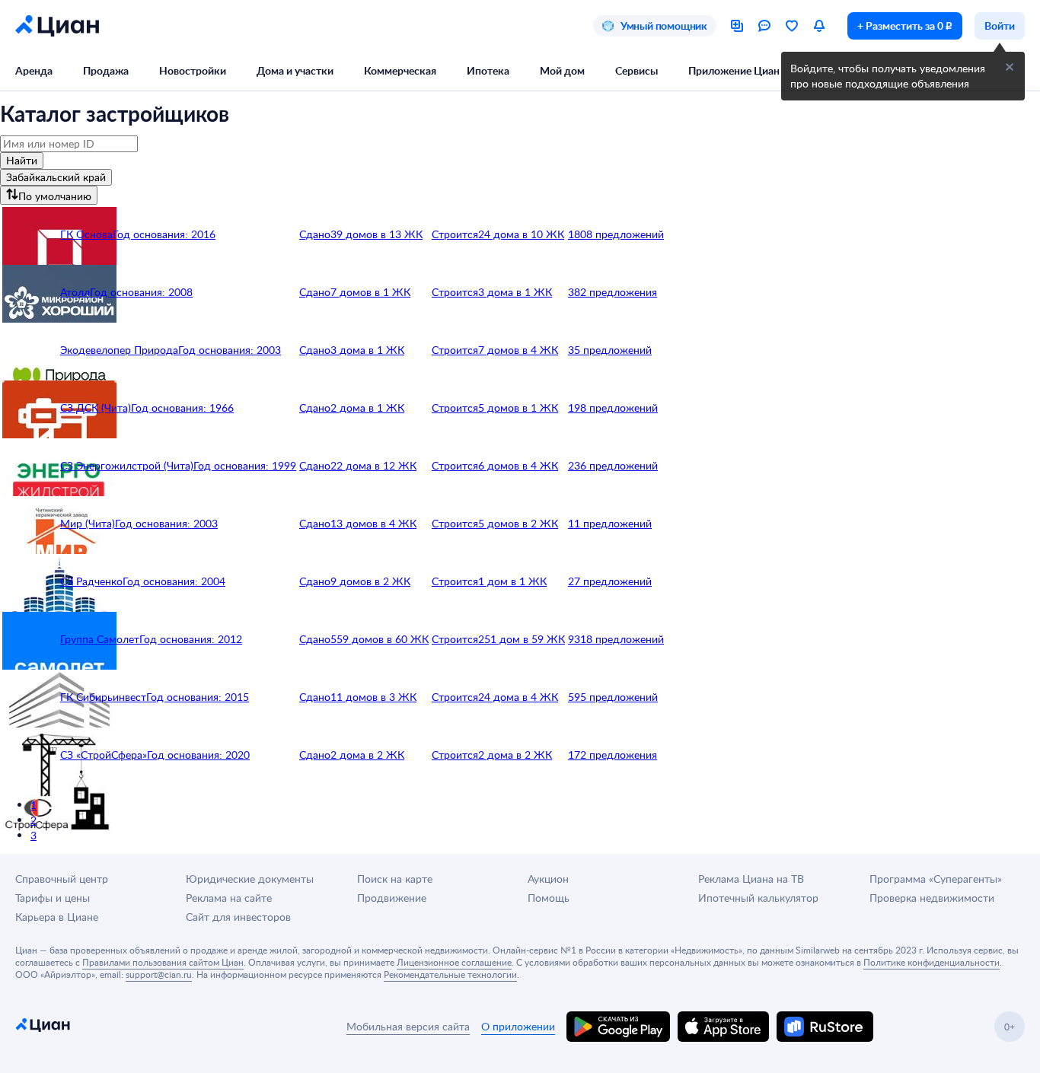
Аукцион (548, 878)
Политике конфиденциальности (931, 962)
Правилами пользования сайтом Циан (163, 962)
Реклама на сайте (229, 897)
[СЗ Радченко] (29, 581)
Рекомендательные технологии (450, 974)
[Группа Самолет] (29, 639)
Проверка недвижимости (931, 897)
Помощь (548, 897)
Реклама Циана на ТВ (751, 878)
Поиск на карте (394, 878)
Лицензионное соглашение (454, 962)
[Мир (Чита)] (29, 523)
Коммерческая (400, 70)
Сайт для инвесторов (238, 916)
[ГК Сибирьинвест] (29, 697)
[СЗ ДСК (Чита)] (29, 407)
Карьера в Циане (56, 916)
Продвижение (391, 897)
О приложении (518, 1026)
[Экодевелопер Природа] (29, 350)
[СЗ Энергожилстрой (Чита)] (29, 465)
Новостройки (192, 70)
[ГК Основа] (29, 234)
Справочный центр (61, 878)
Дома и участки (295, 70)
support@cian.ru (159, 974)
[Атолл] (29, 292)
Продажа (106, 70)
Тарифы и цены (52, 897)
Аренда (34, 70)
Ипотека (488, 70)
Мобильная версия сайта (408, 1026)
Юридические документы (250, 878)
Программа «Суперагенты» (935, 878)
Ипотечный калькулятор (758, 897)
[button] (1009, 67)
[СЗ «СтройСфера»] (29, 755)
